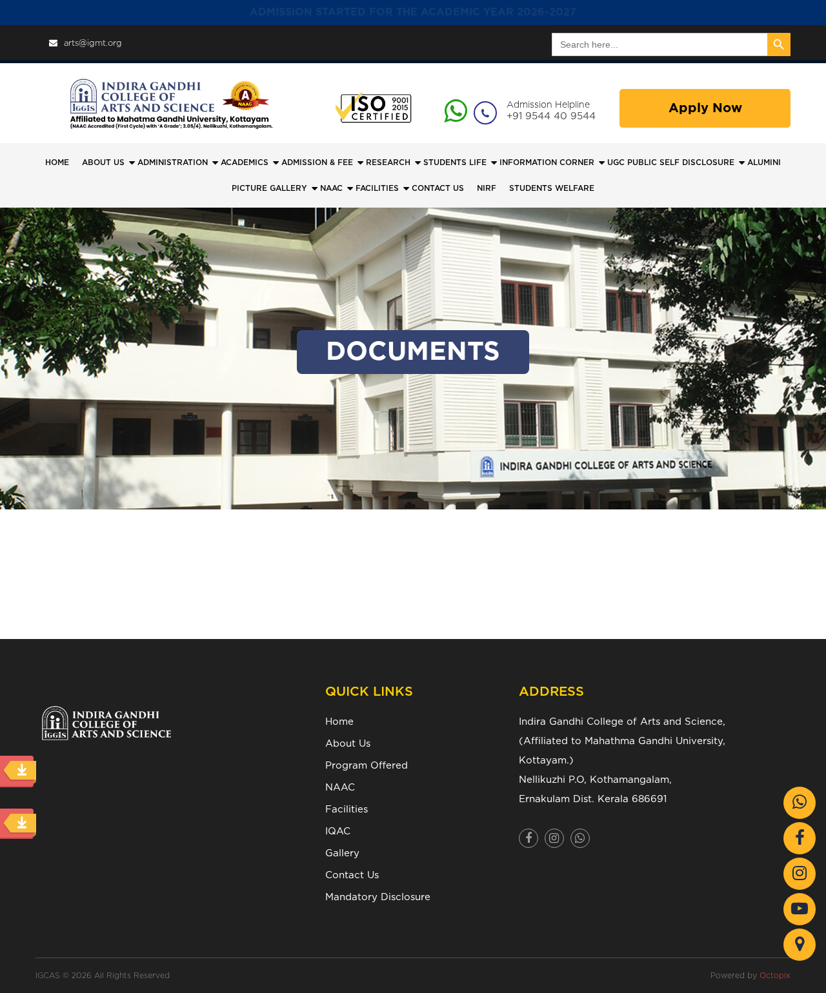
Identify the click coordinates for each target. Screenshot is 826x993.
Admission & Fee (317, 162)
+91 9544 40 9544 (551, 116)
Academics (244, 162)
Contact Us (352, 875)
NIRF (486, 188)
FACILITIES (377, 188)
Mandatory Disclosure (377, 897)
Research (388, 162)
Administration (172, 162)
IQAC (337, 831)
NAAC (331, 188)
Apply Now (705, 108)
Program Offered (366, 766)
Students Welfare (551, 188)
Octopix (775, 975)
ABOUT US (103, 162)
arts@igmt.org (93, 43)
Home (57, 162)
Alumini (764, 162)
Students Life (455, 162)
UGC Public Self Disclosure (670, 162)
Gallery (342, 853)
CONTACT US (438, 188)
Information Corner (546, 162)
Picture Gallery (269, 188)
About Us (347, 744)
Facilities (346, 809)
